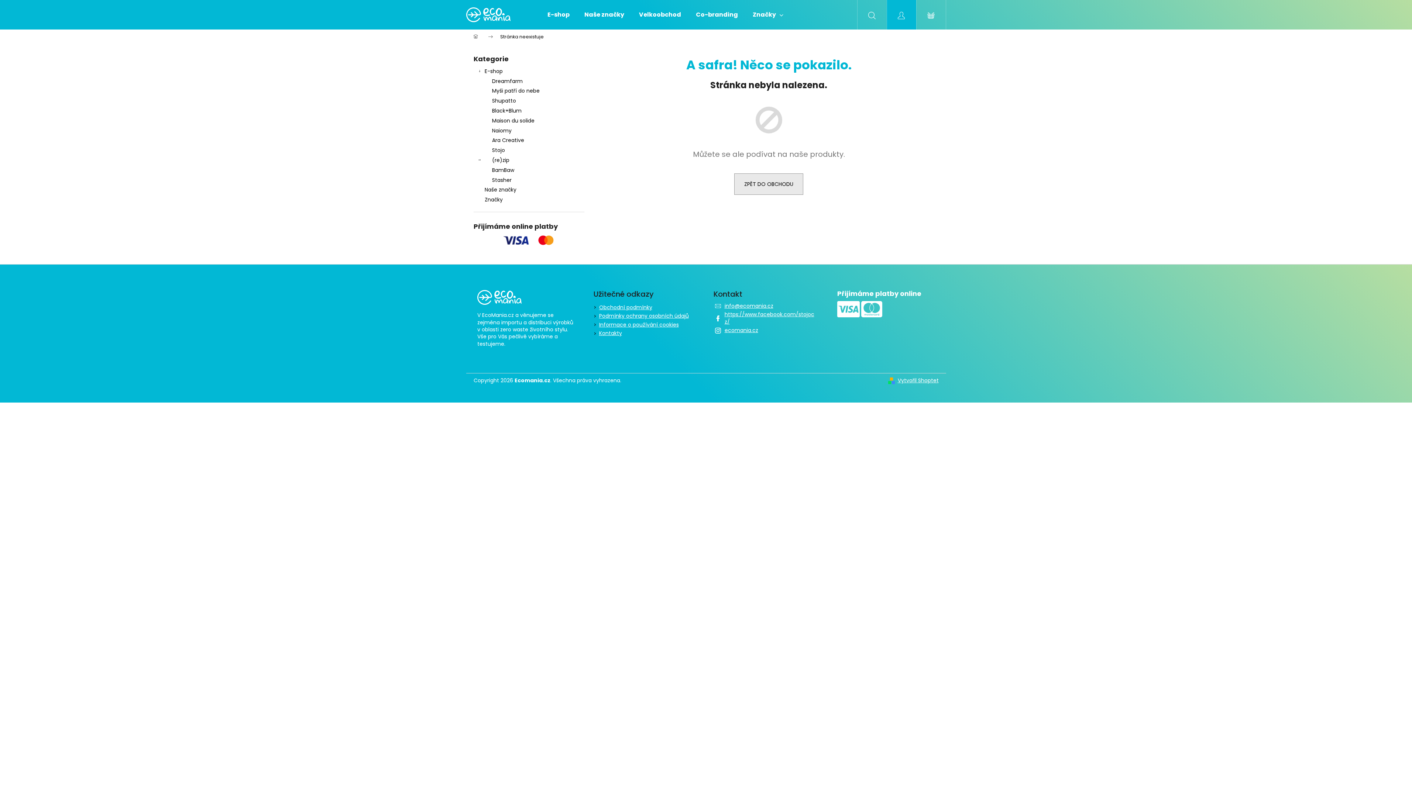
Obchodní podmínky (625, 307)
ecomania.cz (741, 330)
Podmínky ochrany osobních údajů (644, 316)
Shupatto (504, 100)
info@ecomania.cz (749, 306)
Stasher (502, 180)
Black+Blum (507, 110)
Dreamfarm (507, 81)
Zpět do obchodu (768, 184)
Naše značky (500, 189)
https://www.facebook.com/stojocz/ (769, 318)
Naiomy (502, 130)
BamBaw (503, 170)
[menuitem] (558, 15)
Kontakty (610, 333)
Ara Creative (508, 140)
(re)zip (500, 160)
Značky (494, 199)
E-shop (494, 71)
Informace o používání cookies (639, 324)
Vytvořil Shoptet (918, 380)
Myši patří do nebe (516, 90)
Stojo (498, 150)
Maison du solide (513, 120)
